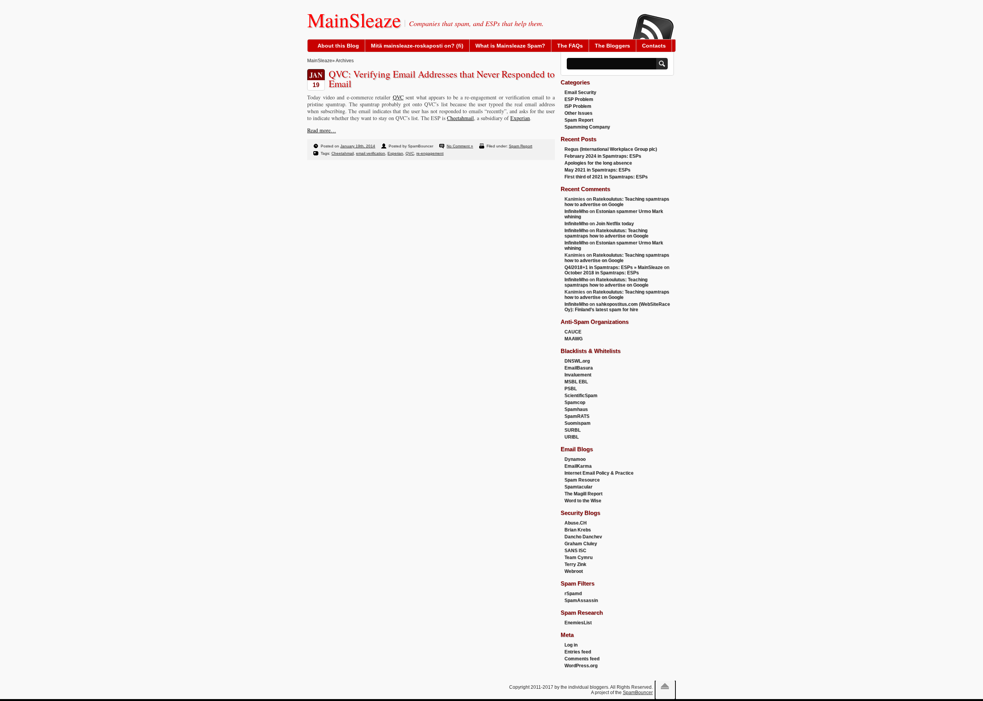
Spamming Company (587, 127)
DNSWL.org (577, 361)
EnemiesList (578, 622)
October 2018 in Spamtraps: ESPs (601, 272)
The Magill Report (583, 493)
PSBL (570, 388)
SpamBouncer (638, 692)
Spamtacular (578, 487)
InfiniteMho (576, 211)
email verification (370, 153)
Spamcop (574, 402)
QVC (398, 97)
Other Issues (578, 113)
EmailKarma (578, 466)
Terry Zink (575, 564)
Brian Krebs (577, 530)
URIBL (571, 437)
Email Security (580, 92)
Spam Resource (582, 480)
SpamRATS (576, 416)
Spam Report (520, 146)
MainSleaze (354, 19)
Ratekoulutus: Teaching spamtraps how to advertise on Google (616, 201)
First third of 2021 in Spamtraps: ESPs (606, 177)
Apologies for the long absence (598, 163)
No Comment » (460, 146)
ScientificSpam (580, 395)
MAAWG (573, 338)
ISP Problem (577, 106)
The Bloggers (612, 46)
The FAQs (570, 46)
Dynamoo (575, 459)
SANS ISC (575, 550)
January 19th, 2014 (357, 146)
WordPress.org (580, 665)
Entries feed (577, 652)
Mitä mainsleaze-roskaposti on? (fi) (417, 46)
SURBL (572, 430)
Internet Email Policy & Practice (599, 473)
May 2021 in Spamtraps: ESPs (597, 170)
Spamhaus (576, 409)
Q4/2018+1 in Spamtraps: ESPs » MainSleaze (613, 267)
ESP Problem (578, 99)
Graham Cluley (580, 543)
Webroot (573, 571)
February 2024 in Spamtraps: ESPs (602, 156)
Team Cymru (578, 557)
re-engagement (430, 153)
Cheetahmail (460, 118)
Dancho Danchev (583, 536)
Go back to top (664, 686)
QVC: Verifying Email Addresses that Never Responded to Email (442, 79)
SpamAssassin (581, 600)
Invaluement (577, 375)
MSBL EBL (576, 381)
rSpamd (573, 593)
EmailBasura (578, 368)
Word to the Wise (582, 500)
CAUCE (572, 332)
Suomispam (577, 423)
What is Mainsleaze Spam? (510, 46)
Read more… (321, 130)
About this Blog (338, 46)
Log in (571, 645)
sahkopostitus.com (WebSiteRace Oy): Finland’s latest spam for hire (617, 307)
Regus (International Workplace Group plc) (610, 149)
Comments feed (581, 658)
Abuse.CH (575, 523)
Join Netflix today (615, 223)
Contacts (654, 46)
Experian (520, 118)
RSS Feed (653, 21)
